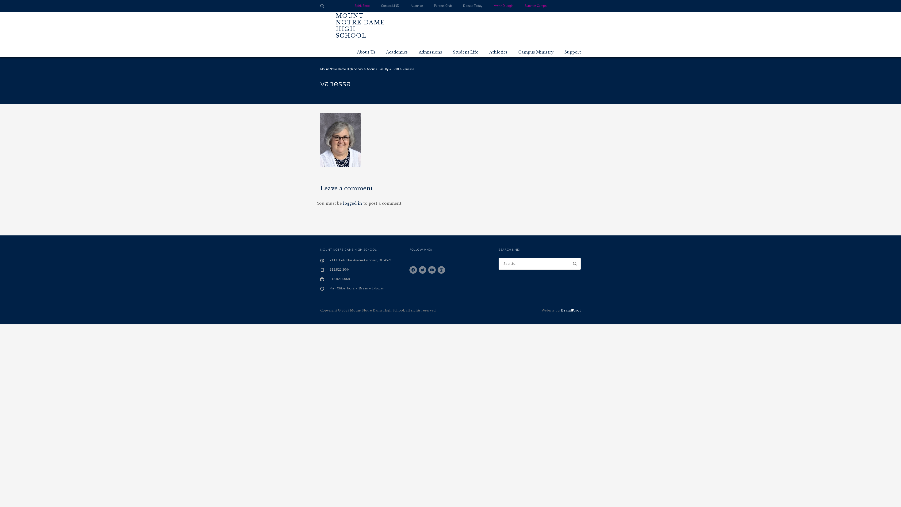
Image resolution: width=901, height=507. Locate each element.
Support (572, 52)
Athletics (498, 52)
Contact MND (390, 6)
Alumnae (417, 6)
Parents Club (443, 6)
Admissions (430, 52)
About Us (366, 52)
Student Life (465, 52)
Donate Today (472, 6)
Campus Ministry (536, 52)
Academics (397, 52)
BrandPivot (571, 310)
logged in (352, 203)
